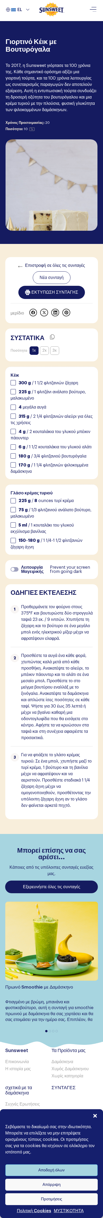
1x (34, 350)
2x (44, 350)
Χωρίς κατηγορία (67, 1076)
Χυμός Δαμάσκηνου (70, 1069)
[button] (95, 1115)
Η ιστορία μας (18, 1069)
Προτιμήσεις (51, 1199)
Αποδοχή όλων (51, 1170)
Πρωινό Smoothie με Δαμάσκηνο (39, 987)
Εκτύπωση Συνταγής (54, 292)
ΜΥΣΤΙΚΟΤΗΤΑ (69, 1211)
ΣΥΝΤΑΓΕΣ (64, 1087)
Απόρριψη (51, 1185)
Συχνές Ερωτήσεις (22, 1104)
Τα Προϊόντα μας (69, 1050)
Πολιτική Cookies (34, 1211)
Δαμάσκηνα (62, 1062)
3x (55, 350)
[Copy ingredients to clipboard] (52, 337)
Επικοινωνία (17, 1062)
